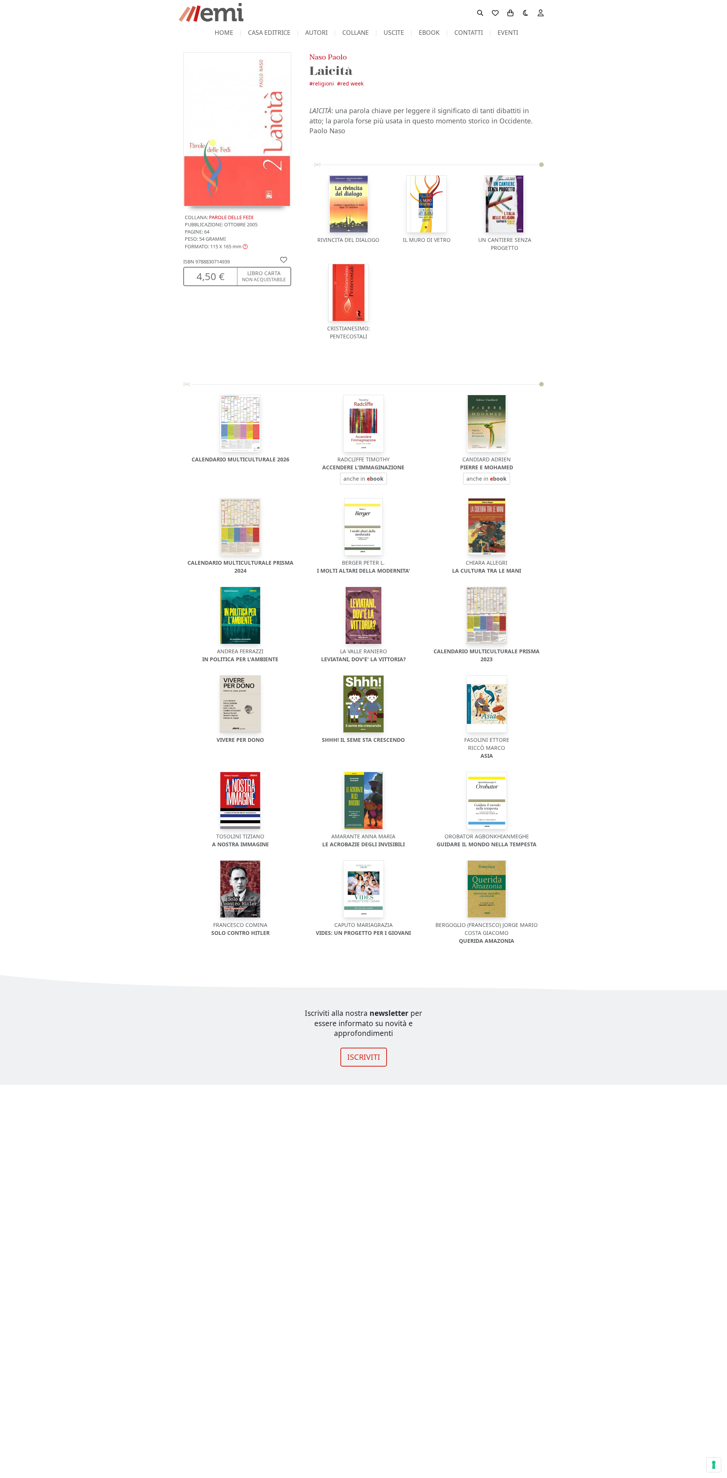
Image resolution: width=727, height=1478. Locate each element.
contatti (468, 32)
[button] (216, 246)
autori (316, 32)
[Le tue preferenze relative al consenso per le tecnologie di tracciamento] (714, 1465)
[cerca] (480, 12)
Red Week (352, 83)
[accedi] (540, 12)
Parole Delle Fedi (231, 217)
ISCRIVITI (363, 1057)
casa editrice (269, 32)
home (224, 32)
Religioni (323, 83)
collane (355, 32)
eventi (508, 32)
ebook (429, 32)
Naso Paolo (328, 57)
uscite (394, 32)
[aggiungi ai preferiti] (283, 259)
